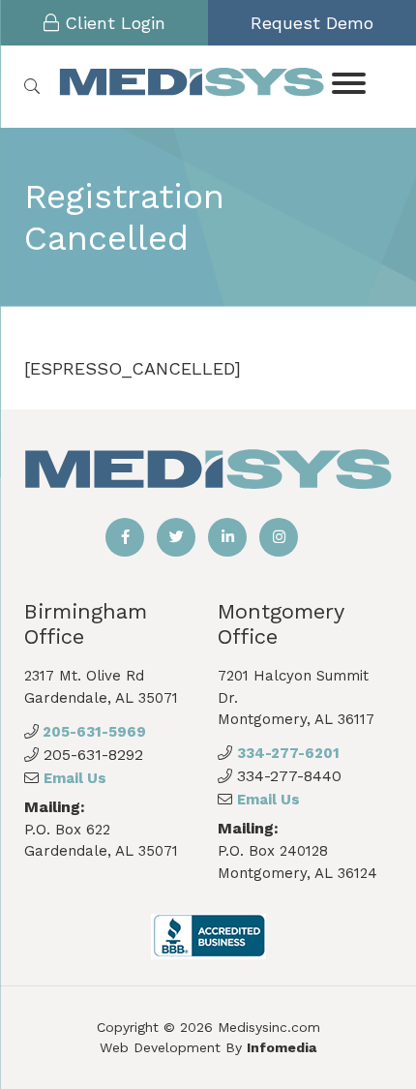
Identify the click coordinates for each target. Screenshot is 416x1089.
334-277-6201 (288, 753)
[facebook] (124, 537)
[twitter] (176, 537)
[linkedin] (227, 537)
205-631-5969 (92, 732)
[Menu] (349, 81)
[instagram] (278, 537)
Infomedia (281, 1047)
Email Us (75, 778)
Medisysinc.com (269, 1027)
